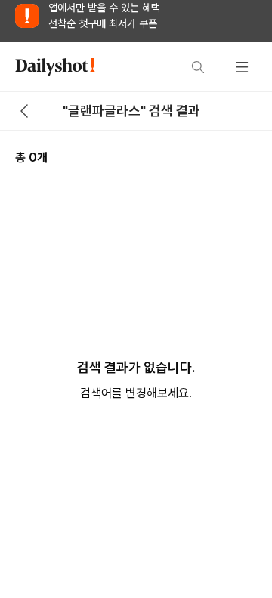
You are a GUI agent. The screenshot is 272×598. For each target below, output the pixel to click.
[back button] (24, 111)
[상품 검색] (198, 67)
